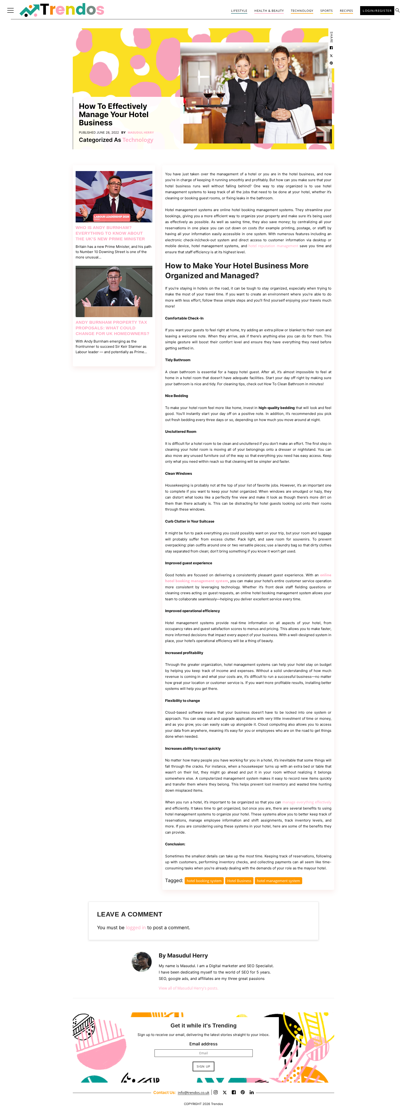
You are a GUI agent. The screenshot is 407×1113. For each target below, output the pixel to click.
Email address (203, 1043)
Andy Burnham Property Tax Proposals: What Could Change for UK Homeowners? (112, 328)
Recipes (346, 10)
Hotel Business (239, 880)
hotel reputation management (273, 245)
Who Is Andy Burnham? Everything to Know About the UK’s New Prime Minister (110, 233)
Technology (302, 10)
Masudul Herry (141, 132)
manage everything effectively (306, 802)
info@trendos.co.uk (193, 1092)
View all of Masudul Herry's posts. (188, 988)
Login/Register (377, 10)
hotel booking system (204, 880)
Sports (326, 10)
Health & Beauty (269, 10)
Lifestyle (239, 10)
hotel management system (278, 880)
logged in (136, 927)
